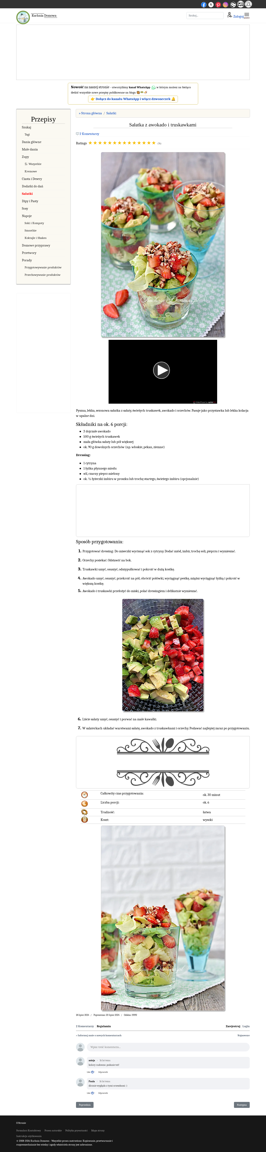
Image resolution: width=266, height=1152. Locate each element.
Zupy (25, 157)
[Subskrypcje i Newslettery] (232, 7)
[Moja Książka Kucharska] (240, 6)
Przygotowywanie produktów (43, 267)
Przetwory (29, 253)
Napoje (27, 216)
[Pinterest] (218, 4)
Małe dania (30, 149)
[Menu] (247, 15)
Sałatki (27, 194)
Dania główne (31, 142)
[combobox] (205, 15)
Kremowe (31, 171)
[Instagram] (225, 4)
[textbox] (168, 1048)
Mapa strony (98, 1130)
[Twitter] (211, 4)
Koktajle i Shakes (36, 238)
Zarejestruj (233, 1026)
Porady (27, 260)
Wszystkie (35, 164)
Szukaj (26, 127)
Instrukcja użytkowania (29, 1136)
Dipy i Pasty (30, 201)
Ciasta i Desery (32, 179)
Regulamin (104, 1026)
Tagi (27, 134)
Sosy (25, 209)
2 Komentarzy (89, 134)
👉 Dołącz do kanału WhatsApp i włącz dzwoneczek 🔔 (133, 99)
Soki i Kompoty (34, 223)
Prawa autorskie (53, 1130)
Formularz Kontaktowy (28, 1130)
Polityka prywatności (76, 1130)
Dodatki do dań (32, 186)
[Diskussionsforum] (248, 6)
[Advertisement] (133, 52)
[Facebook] (203, 4)
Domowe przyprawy (36, 245)
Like (88, 1072)
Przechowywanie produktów (42, 275)
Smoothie (31, 230)
